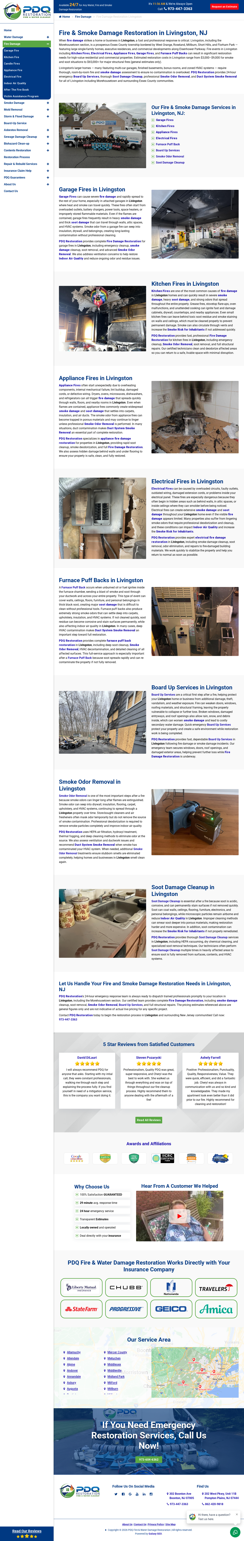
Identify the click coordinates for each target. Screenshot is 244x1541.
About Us (127, 1524)
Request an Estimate (224, 6)
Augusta (72, 1388)
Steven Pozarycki (148, 1057)
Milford (112, 1382)
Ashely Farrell (210, 1057)
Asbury (71, 1382)
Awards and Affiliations (148, 1143)
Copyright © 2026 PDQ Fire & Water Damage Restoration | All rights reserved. (150, 1529)
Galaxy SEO (155, 1533)
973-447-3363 (179, 9)
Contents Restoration (17, 150)
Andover (72, 1370)
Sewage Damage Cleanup (20, 136)
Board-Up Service (15, 123)
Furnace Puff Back (168, 144)
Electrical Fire (12, 76)
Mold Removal (13, 109)
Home (66, 16)
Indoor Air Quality (15, 83)
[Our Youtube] (137, 1494)
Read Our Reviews (26, 1531)
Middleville (114, 1370)
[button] (48, 37)
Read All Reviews (149, 1120)
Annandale (74, 1376)
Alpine (71, 1364)
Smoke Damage (14, 103)
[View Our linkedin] (144, 1494)
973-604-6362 (148, 1459)
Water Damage (13, 37)
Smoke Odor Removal (170, 156)
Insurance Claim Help (17, 170)
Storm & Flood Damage (19, 116)
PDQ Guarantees (14, 177)
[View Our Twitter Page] (116, 1494)
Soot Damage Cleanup (170, 162)
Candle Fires (12, 63)
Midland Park (116, 1376)
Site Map (170, 1524)
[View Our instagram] (151, 1494)
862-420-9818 (213, 1504)
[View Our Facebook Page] (123, 1494)
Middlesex (114, 1364)
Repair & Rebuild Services (20, 164)
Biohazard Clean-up (16, 143)
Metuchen (114, 1358)
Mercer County (117, 1352)
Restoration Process (17, 157)
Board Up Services (168, 150)
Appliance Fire (13, 70)
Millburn (113, 1388)
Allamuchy (74, 1352)
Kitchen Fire (11, 57)
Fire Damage (83, 16)
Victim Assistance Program (21, 96)
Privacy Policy (156, 1524)
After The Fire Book (16, 89)
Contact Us (140, 1524)
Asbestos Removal (16, 130)
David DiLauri (87, 1057)
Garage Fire (11, 50)
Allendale (73, 1358)
